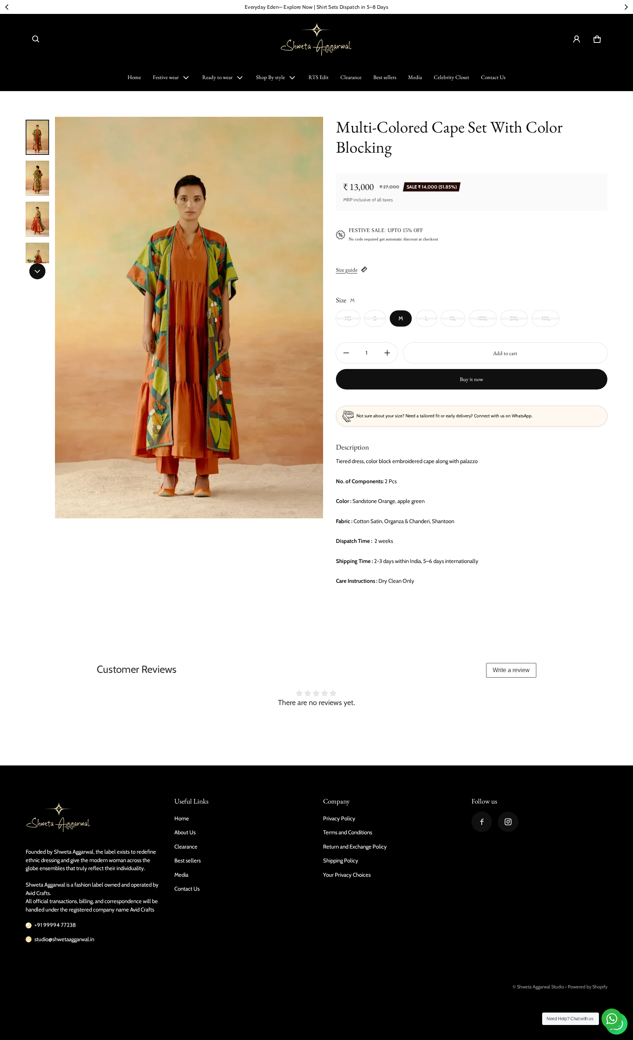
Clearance (351, 77)
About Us (185, 832)
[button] (36, 39)
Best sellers (384, 77)
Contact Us (493, 77)
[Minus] (346, 353)
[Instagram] (508, 822)
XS (348, 318)
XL (453, 318)
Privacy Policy (339, 818)
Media (415, 77)
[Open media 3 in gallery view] (37, 219)
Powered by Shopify (587, 986)
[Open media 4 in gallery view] (37, 260)
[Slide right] (626, 7)
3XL (514, 318)
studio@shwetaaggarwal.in (64, 939)
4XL (545, 318)
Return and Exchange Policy (355, 846)
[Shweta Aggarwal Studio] (316, 39)
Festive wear (166, 77)
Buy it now (471, 379)
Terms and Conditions (347, 832)
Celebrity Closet (451, 77)
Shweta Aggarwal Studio (540, 986)
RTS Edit (318, 77)
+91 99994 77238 (55, 925)
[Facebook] (481, 822)
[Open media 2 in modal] (189, 317)
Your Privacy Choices (347, 875)
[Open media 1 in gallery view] (37, 137)
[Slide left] (7, 7)
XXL (483, 318)
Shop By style (270, 77)
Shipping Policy (340, 860)
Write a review (511, 670)
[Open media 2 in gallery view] (37, 178)
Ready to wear (217, 77)
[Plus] (387, 353)
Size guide (347, 269)
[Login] (576, 39)
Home (134, 77)
